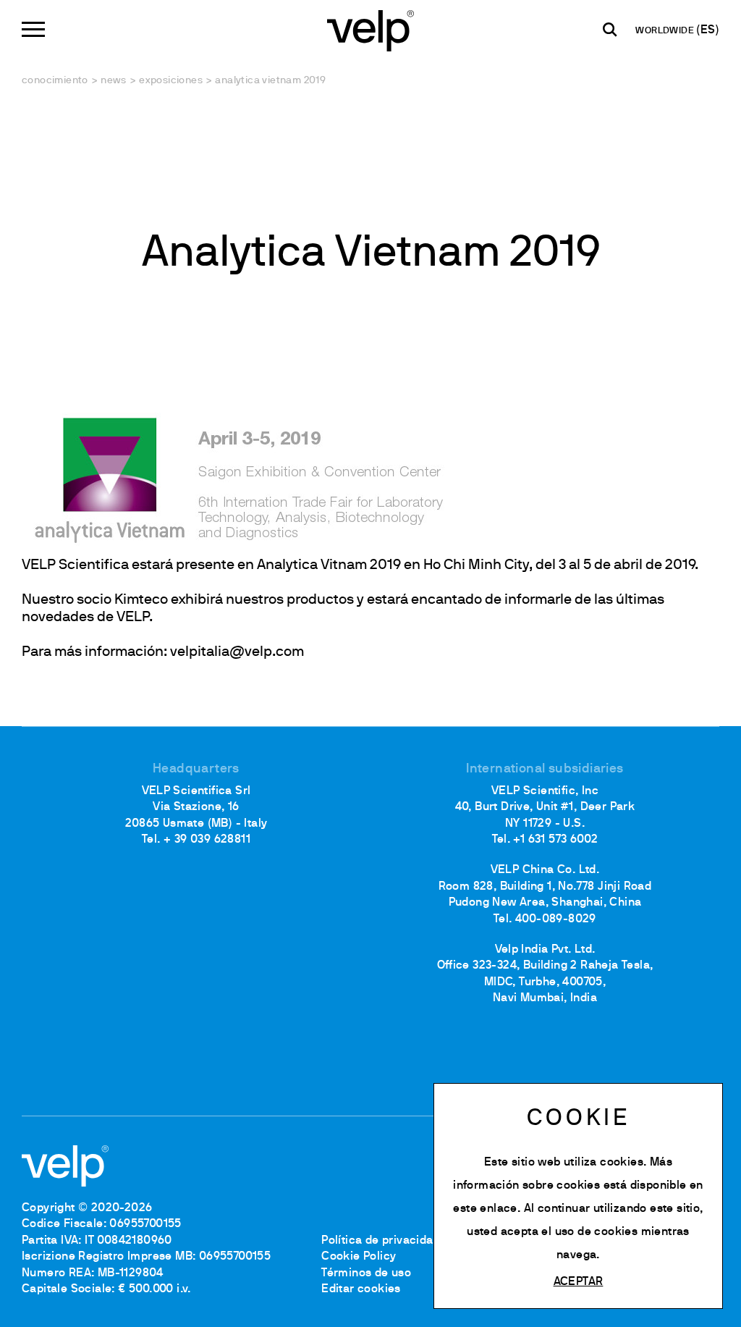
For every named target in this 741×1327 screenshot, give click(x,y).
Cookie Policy (358, 1257)
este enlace (485, 1209)
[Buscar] (610, 29)
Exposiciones (171, 80)
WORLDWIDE (665, 31)
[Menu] (33, 29)
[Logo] (370, 29)
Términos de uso (366, 1273)
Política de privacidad (380, 1241)
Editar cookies (361, 1289)
